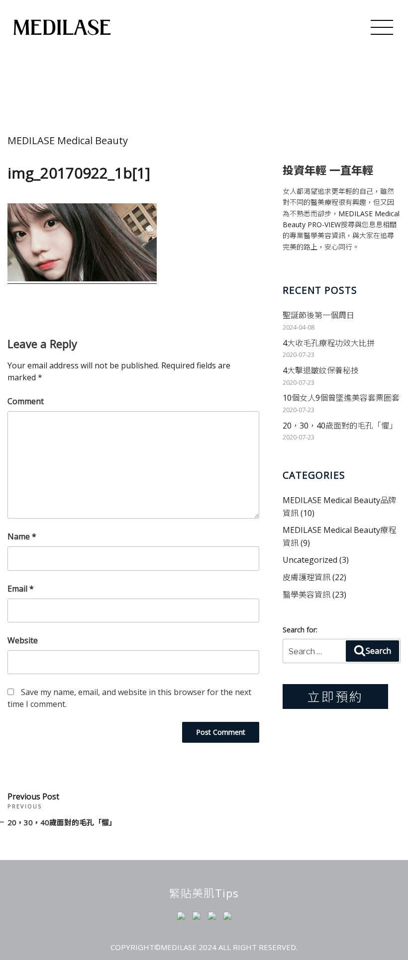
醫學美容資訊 (306, 594)
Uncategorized (310, 559)
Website (22, 640)
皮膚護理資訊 (306, 577)
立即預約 (335, 696)
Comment (25, 401)
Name (21, 536)
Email (20, 588)
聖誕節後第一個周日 (318, 315)
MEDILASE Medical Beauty (67, 140)
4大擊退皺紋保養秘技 (321, 370)
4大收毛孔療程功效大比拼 (329, 343)
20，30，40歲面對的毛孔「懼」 (340, 425)
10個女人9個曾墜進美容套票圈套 (341, 397)
